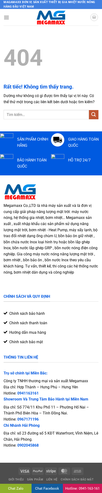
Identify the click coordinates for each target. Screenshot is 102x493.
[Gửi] (93, 114)
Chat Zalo (15, 488)
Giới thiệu (16, 479)
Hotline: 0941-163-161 (82, 488)
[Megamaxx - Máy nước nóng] (51, 17)
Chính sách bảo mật (77, 479)
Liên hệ (52, 479)
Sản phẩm (35, 479)
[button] (6, 17)
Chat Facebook (47, 488)
